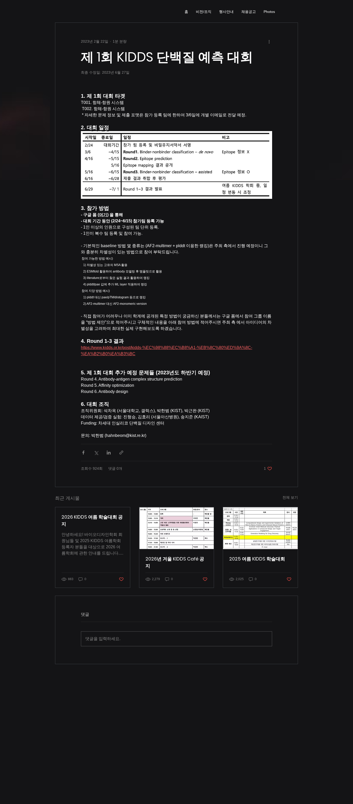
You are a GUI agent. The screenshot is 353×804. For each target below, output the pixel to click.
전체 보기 (290, 497)
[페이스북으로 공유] (83, 452)
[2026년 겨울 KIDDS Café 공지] (176, 528)
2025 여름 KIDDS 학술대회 (257, 559)
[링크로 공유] (121, 452)
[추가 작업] (269, 41)
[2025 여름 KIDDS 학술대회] (260, 528)
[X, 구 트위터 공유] (96, 452)
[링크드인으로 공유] (108, 452)
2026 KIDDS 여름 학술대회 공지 (92, 520)
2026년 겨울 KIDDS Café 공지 (174, 562)
